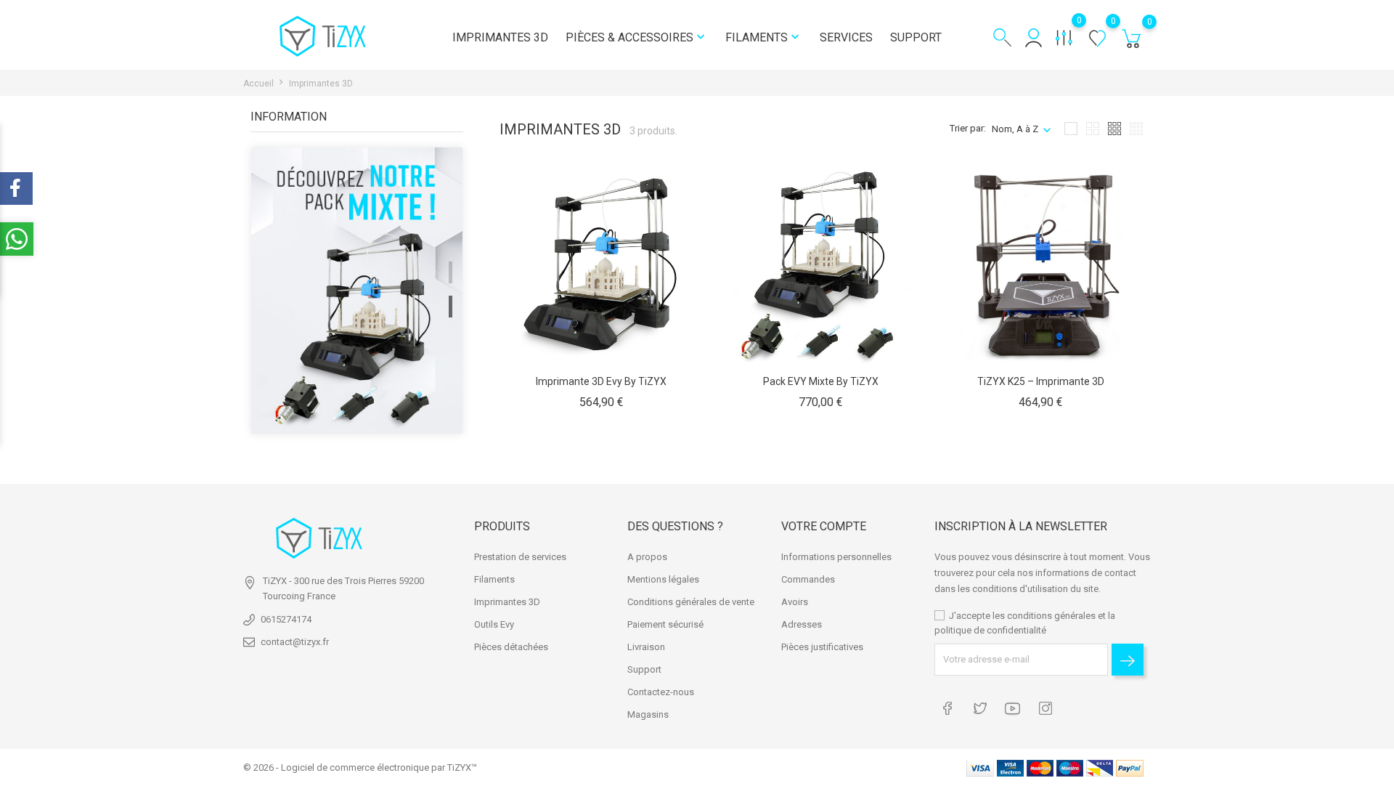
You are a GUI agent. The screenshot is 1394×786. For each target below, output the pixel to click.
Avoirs (794, 601)
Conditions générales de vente (690, 601)
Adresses (801, 624)
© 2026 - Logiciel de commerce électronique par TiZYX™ (360, 767)
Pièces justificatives (822, 646)
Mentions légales (663, 579)
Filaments (763, 37)
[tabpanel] (356, 292)
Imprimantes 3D (500, 37)
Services (846, 37)
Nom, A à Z (1015, 128)
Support (916, 37)
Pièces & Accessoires (637, 37)
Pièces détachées (511, 646)
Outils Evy (494, 624)
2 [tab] (450, 306)
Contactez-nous (660, 691)
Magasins (648, 714)
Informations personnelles (836, 556)
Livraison (646, 646)
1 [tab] (450, 272)
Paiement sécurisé (665, 624)
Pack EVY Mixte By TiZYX (821, 381)
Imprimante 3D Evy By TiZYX (601, 381)
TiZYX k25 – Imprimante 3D (1040, 381)
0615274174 (286, 619)
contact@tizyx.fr (295, 641)
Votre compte (823, 526)
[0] (1131, 41)
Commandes (808, 579)
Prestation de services (520, 556)
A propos (647, 556)
